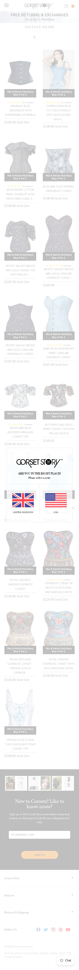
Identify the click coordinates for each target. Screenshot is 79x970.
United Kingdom (23, 512)
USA (56, 512)
